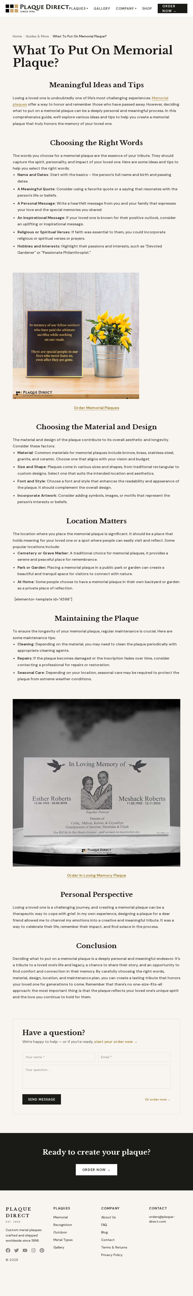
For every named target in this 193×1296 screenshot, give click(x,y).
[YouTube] (25, 1250)
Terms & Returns (114, 1247)
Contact (108, 1240)
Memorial (60, 1217)
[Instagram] (33, 1250)
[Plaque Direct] (37, 8)
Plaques (78, 8)
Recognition (62, 1225)
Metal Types (63, 1240)
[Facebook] (8, 1250)
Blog (104, 1232)
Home (17, 36)
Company (126, 8)
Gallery (102, 8)
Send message (41, 1099)
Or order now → (158, 1099)
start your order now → (115, 1041)
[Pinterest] (42, 1250)
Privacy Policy (112, 1255)
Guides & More (37, 36)
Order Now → (169, 8)
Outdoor (60, 1232)
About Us (108, 1217)
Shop (147, 8)
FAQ (104, 1225)
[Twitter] (16, 1250)
